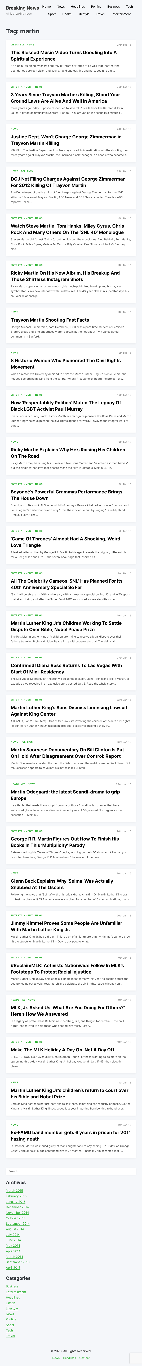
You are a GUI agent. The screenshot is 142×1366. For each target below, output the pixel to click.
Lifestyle (84, 14)
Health (67, 14)
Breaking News (22, 8)
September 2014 (18, 1223)
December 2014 (17, 1207)
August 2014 (15, 1229)
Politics (96, 6)
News (61, 6)
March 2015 (14, 1190)
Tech (129, 6)
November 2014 (17, 1212)
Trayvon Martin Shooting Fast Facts (50, 320)
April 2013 (13, 1267)
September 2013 (18, 1262)
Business (113, 6)
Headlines (78, 6)
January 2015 (15, 1201)
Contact (84, 1358)
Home (46, 6)
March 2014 (14, 1256)
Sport (52, 14)
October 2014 (16, 1218)
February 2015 (16, 1196)
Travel (100, 14)
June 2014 (13, 1240)
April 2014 (13, 1251)
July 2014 (13, 1234)
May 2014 (13, 1245)
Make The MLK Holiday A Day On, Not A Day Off (62, 1049)
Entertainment (121, 14)
